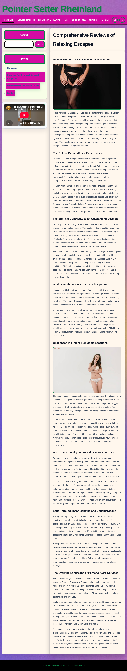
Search (40, 44)
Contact (105, 20)
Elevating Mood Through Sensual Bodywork (39, 20)
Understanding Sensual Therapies (81, 20)
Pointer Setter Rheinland (52, 8)
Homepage (8, 20)
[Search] (115, 20)
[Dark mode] (122, 20)
